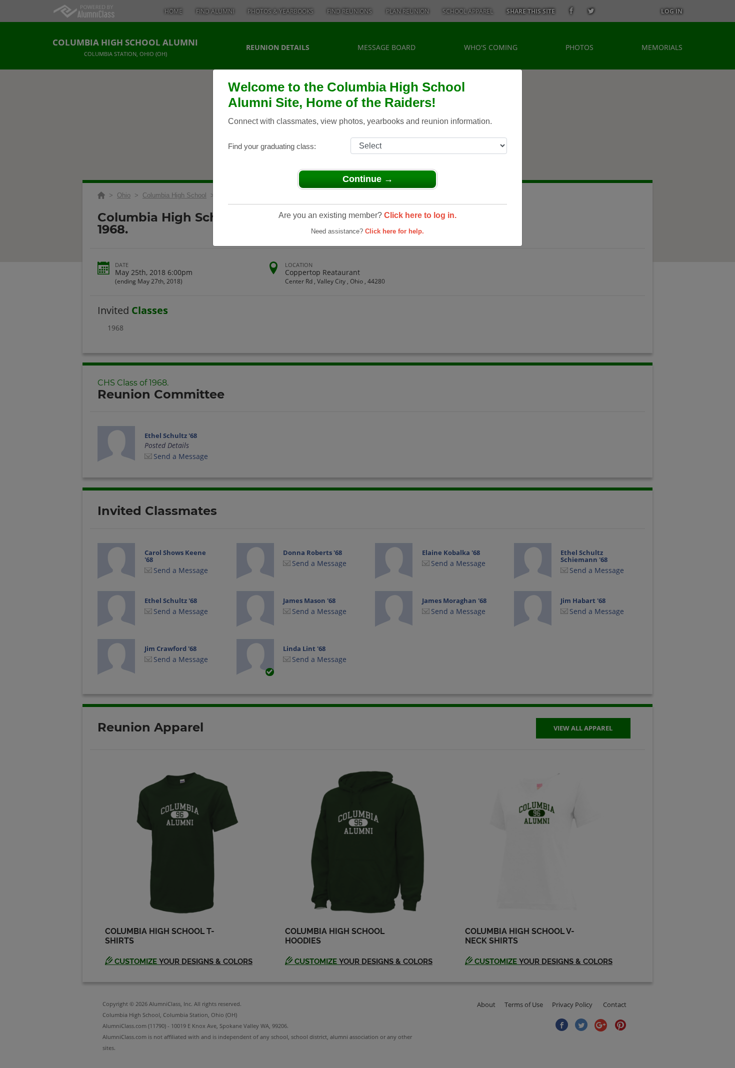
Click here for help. (394, 231)
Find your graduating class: (272, 146)
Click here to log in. (420, 215)
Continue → (367, 179)
